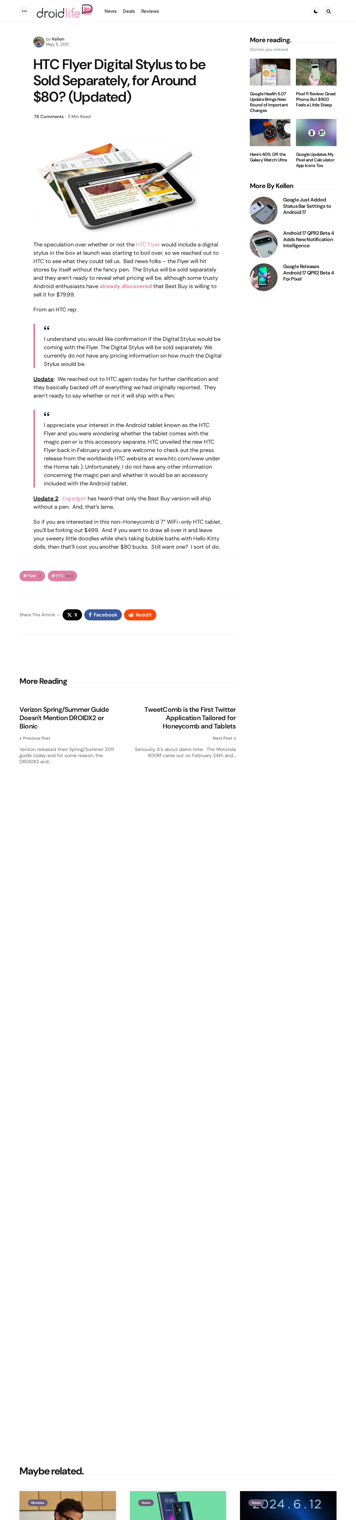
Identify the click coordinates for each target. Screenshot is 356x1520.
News (146, 1503)
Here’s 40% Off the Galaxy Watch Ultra (268, 157)
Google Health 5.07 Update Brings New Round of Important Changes (269, 102)
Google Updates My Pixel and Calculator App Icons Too (315, 160)
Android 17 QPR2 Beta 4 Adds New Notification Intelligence (308, 239)
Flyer (34, 575)
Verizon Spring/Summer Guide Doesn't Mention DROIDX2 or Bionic (64, 717)
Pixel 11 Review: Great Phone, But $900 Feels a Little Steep (316, 99)
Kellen (58, 39)
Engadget (74, 498)
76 (49, 116)
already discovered (126, 286)
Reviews (37, 1503)
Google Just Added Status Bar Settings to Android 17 (307, 206)
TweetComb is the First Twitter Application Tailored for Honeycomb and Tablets (190, 717)
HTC (64, 575)
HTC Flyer (148, 244)
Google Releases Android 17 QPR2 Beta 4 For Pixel (308, 272)
